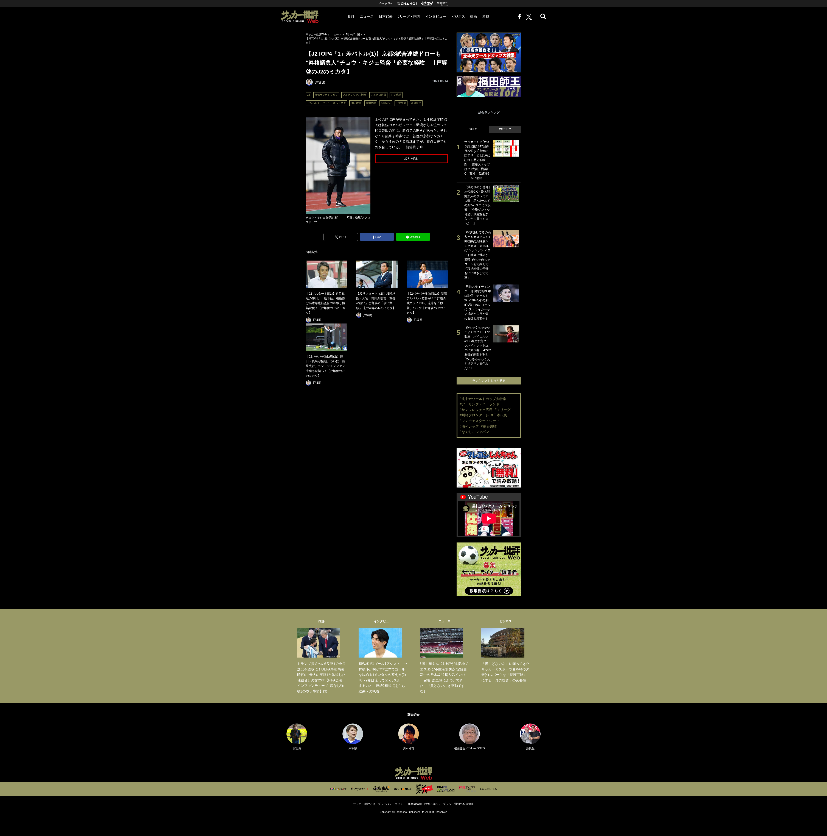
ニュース (367, 16)
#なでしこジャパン (474, 432)
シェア (378, 237)
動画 (473, 16)
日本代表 (386, 16)
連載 (485, 16)
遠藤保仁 (416, 103)
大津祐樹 (371, 103)
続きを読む (411, 158)
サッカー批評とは (364, 804)
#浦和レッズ (469, 426)
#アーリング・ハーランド (479, 404)
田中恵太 (401, 103)
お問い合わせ (432, 804)
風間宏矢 (386, 103)
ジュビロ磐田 (378, 94)
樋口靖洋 (356, 103)
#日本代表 (499, 415)
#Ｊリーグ (502, 410)
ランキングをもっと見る (488, 380)
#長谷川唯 (489, 426)
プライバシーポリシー (392, 804)
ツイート (343, 237)
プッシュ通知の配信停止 (458, 804)
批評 (351, 16)
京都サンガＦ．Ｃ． (326, 94)
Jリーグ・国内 (409, 16)
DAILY (473, 129)
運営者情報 (415, 804)
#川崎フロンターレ (474, 415)
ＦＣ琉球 (396, 94)
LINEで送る (415, 237)
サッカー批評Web (316, 34)
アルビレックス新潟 (354, 94)
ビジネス (458, 16)
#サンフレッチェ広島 (476, 410)
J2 (308, 94)
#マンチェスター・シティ (479, 421)
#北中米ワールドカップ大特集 (483, 399)
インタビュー (435, 16)
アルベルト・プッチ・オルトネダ (326, 103)
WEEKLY (505, 129)
